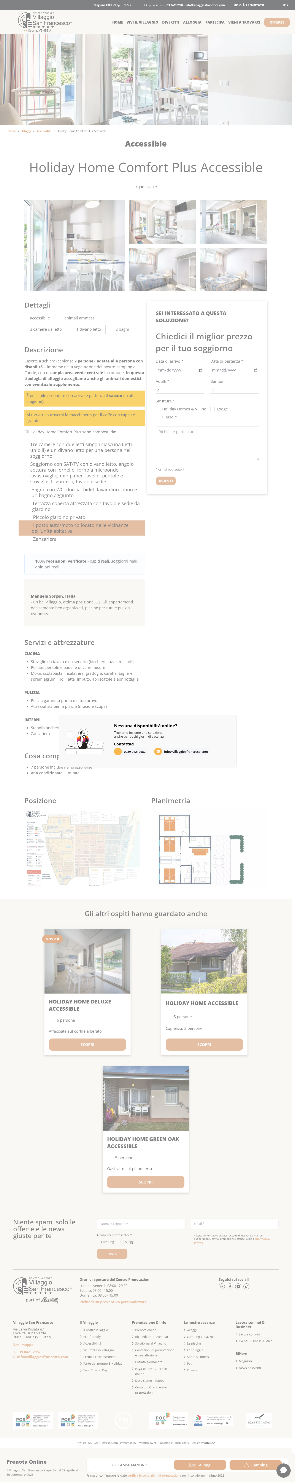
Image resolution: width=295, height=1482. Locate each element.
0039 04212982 (135, 752)
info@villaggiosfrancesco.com (186, 752)
